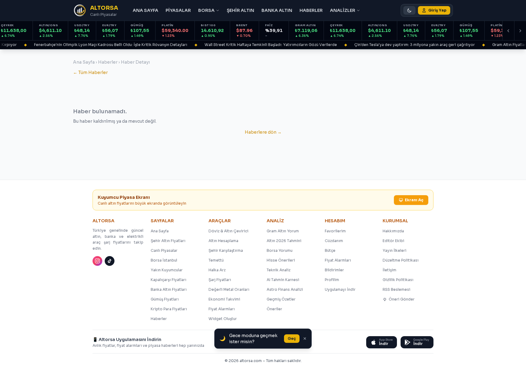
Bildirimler (334, 270)
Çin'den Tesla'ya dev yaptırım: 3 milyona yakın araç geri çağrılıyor (411, 44)
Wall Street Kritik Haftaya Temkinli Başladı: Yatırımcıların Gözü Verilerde (267, 44)
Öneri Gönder (402, 299)
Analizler (342, 10)
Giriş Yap (437, 10)
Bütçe (330, 250)
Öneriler (274, 309)
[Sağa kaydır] (520, 30)
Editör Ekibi (393, 240)
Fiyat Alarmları (222, 309)
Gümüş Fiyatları (165, 299)
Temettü (216, 260)
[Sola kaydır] (508, 30)
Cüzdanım (334, 240)
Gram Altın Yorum (283, 231)
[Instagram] (97, 261)
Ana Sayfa (145, 10)
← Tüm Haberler (90, 72)
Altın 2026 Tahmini (284, 240)
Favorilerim (335, 231)
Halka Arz (217, 270)
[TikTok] (109, 261)
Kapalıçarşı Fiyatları (168, 279)
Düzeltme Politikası (401, 260)
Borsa (206, 10)
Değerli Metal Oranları (229, 289)
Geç (292, 338)
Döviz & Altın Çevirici (228, 231)
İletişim (389, 270)
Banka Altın (276, 10)
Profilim (332, 279)
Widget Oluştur (223, 318)
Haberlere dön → (263, 132)
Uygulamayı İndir (340, 289)
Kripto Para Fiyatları (169, 309)
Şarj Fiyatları (220, 279)
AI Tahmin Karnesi (283, 279)
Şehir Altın (240, 10)
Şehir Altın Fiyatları (168, 240)
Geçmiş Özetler (281, 299)
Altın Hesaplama (223, 240)
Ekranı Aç (414, 200)
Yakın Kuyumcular (167, 270)
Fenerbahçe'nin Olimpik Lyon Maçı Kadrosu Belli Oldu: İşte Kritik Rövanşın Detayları (107, 44)
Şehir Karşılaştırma (226, 250)
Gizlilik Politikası (398, 279)
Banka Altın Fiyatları (169, 289)
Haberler (311, 10)
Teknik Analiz (278, 270)
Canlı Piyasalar (164, 250)
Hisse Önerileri (281, 260)
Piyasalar (178, 10)
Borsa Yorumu (280, 250)
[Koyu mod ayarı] (409, 10)
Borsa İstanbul (164, 260)
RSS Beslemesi (396, 289)
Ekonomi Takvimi (224, 299)
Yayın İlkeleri (394, 250)
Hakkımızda (393, 231)
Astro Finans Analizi (285, 289)
